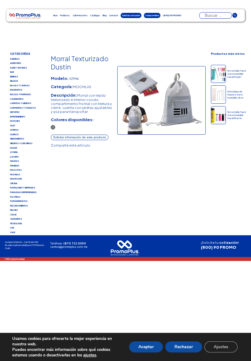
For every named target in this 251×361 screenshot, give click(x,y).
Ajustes (221, 347)
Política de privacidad (14, 259)
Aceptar (146, 347)
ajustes (89, 355)
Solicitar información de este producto (79, 137)
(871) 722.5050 (74, 243)
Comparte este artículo (70, 145)
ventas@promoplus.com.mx (68, 246)
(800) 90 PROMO (218, 247)
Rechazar (183, 347)
